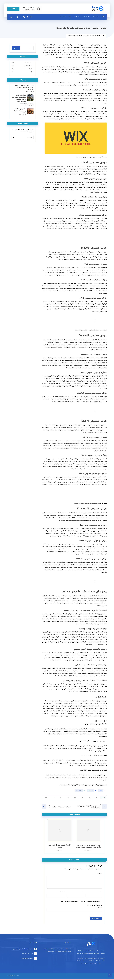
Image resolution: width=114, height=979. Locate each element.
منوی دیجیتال (50, 951)
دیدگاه (100, 874)
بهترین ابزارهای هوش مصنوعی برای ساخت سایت (90, 785)
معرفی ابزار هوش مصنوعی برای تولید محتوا (87, 157)
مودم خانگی (68, 949)
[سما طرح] (103, 36)
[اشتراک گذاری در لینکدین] (60, 797)
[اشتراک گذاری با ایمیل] (46, 797)
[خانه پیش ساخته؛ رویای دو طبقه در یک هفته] (30, 111)
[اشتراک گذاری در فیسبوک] (97, 797)
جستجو (15, 48)
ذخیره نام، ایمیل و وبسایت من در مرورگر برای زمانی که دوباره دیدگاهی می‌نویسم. (80, 901)
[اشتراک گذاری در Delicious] (68, 797)
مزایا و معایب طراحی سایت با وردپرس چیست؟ (86, 503)
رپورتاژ (30, 69)
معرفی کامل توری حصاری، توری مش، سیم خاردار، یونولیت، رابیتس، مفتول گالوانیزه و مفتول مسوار (23, 99)
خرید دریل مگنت (60, 949)
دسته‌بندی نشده (79, 790)
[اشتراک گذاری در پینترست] (82, 797)
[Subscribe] (13, 137)
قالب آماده (52, 775)
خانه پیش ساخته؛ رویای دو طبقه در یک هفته (20, 111)
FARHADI (100, 790)
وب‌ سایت (62, 892)
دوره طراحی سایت (89, 716)
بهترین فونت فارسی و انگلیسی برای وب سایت (87, 330)
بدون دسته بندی (28, 63)
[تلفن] (24, 16)
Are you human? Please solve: (94, 905)
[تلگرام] (27, 16)
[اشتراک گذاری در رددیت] (75, 797)
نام (101, 892)
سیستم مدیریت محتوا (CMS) (82, 547)
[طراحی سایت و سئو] (97, 8)
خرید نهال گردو (51, 949)
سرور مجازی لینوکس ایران (61, 951)
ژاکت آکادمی (68, 785)
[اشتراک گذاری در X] (89, 797)
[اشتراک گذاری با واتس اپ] (53, 797)
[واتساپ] (30, 16)
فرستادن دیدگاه (95, 918)
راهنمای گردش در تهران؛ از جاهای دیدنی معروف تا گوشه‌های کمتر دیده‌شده (24, 88)
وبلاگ (30, 72)
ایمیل (82, 892)
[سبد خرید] (17, 17)
